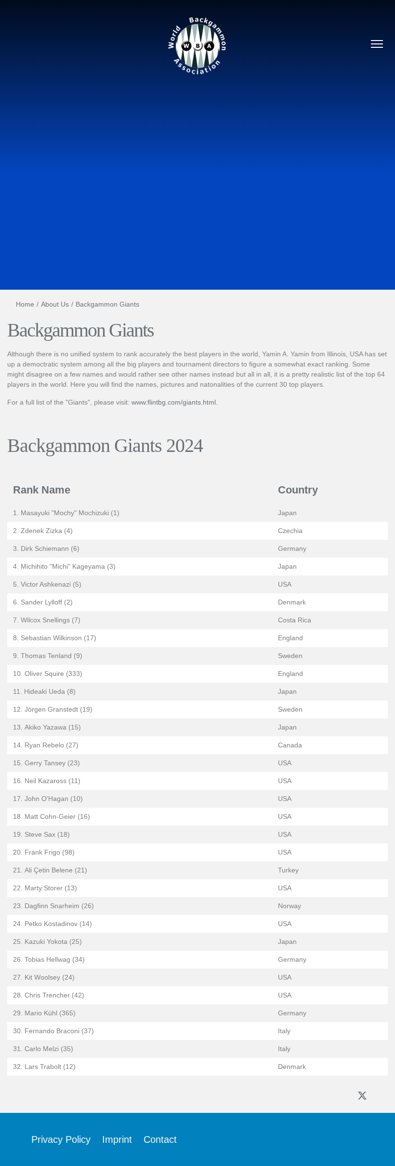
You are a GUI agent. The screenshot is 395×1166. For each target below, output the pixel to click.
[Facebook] (341, 1096)
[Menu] (377, 45)
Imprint (117, 1139)
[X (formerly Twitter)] (362, 1095)
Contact (160, 1139)
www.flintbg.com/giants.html (174, 402)
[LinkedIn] (383, 1096)
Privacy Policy (61, 1139)
